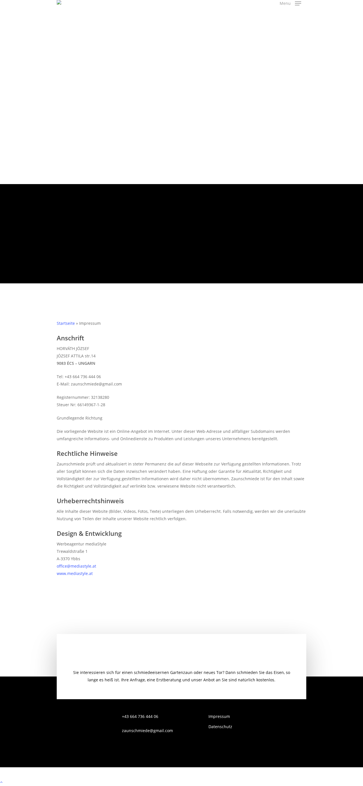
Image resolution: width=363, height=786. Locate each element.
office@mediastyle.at (76, 566)
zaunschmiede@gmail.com (147, 730)
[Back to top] (181, 782)
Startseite (66, 323)
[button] (290, 3)
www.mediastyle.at (75, 573)
